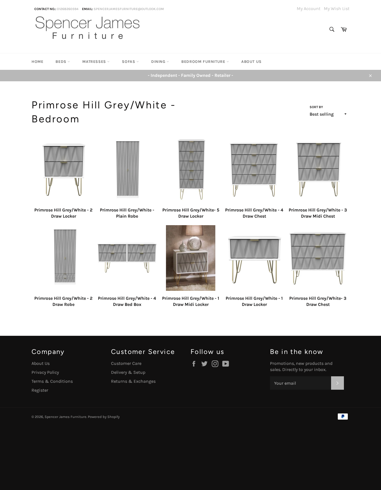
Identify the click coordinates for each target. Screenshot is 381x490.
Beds (61, 61)
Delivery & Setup (128, 372)
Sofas (129, 61)
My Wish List (336, 8)
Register (40, 390)
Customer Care (126, 363)
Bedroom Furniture (203, 61)
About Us (251, 61)
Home (37, 61)
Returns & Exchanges (133, 381)
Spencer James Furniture (65, 417)
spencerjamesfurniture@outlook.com (129, 9)
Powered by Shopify (104, 417)
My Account (308, 8)
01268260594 (67, 9)
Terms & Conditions (52, 381)
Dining (159, 61)
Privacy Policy (45, 372)
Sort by (316, 107)
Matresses (94, 61)
